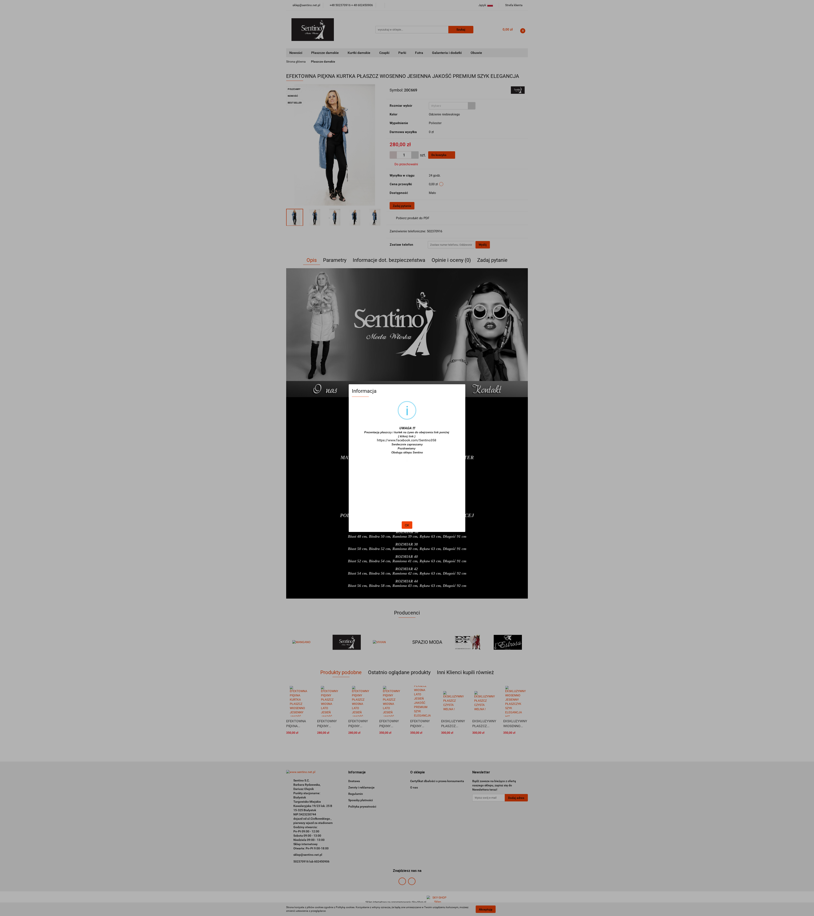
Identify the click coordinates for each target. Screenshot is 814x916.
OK (407, 525)
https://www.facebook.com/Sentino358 (406, 440)
